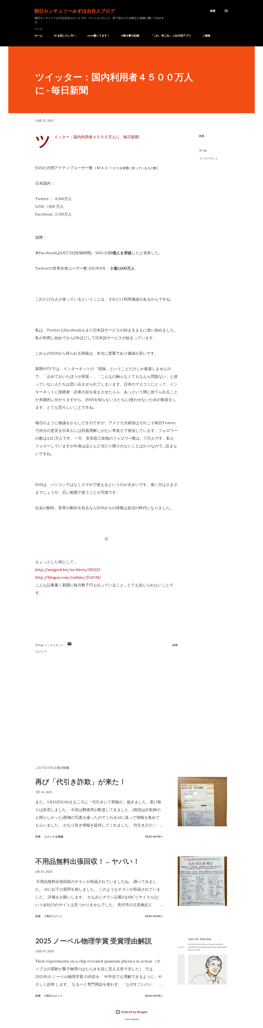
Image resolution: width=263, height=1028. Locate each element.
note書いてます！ (98, 35)
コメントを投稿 (53, 836)
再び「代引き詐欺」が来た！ (80, 781)
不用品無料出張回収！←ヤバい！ (87, 861)
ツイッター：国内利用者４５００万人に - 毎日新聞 (96, 136)
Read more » (154, 836)
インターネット (208, 158)
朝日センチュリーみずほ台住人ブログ (74, 11)
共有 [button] (201, 136)
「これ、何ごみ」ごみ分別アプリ (171, 35)
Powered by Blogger (133, 1012)
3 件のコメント (53, 995)
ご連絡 (206, 35)
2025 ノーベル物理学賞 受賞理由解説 (93, 940)
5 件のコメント (53, 916)
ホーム (38, 35)
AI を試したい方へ (65, 35)
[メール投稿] (69, 645)
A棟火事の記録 (130, 35)
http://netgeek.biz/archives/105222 (67, 569)
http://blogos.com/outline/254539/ (68, 577)
